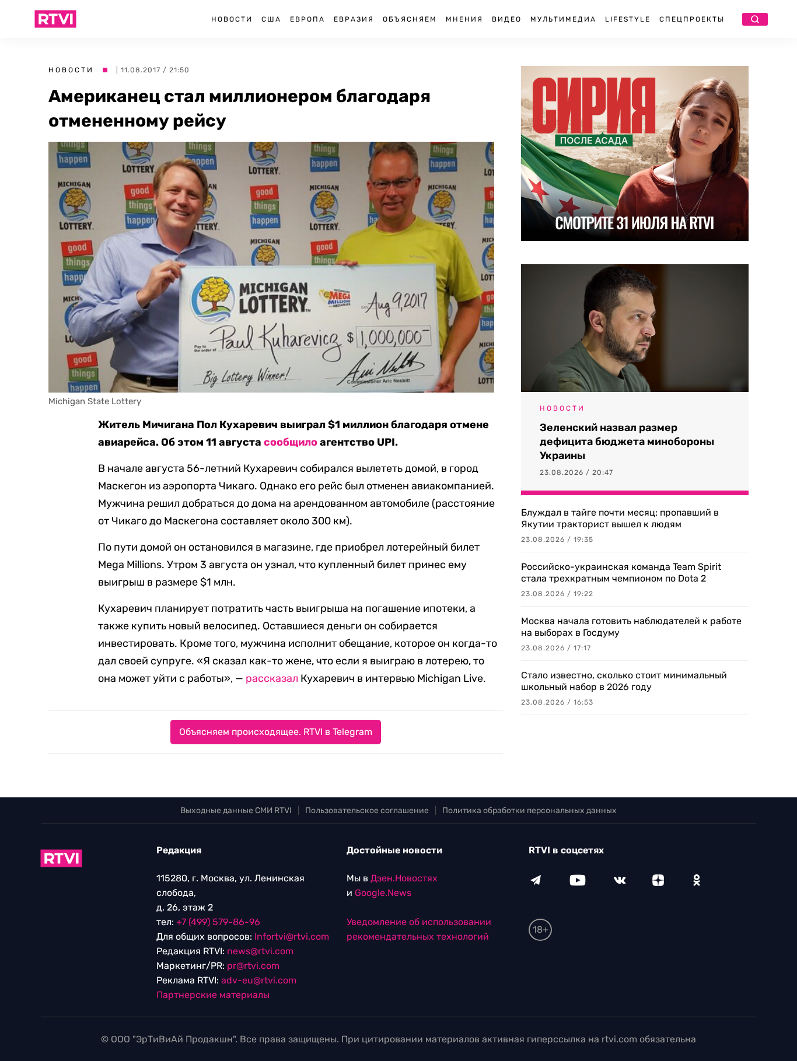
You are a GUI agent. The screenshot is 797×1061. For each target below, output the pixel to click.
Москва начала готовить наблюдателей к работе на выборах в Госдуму (631, 626)
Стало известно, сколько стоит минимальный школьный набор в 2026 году (624, 681)
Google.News (383, 892)
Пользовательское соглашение (367, 810)
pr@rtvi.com (253, 965)
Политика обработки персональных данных (529, 810)
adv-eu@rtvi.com (258, 980)
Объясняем (410, 19)
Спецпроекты (692, 19)
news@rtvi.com (260, 951)
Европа (307, 19)
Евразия (354, 19)
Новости (232, 19)
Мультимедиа (563, 19)
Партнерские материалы (213, 994)
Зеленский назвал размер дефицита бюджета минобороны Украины (627, 441)
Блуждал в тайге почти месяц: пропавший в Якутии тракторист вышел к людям (620, 518)
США (271, 19)
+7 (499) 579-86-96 (218, 921)
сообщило (290, 442)
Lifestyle (628, 19)
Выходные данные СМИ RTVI (236, 810)
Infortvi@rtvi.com (291, 936)
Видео (507, 19)
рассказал (272, 678)
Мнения (464, 19)
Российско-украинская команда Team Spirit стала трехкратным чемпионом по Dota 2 (621, 572)
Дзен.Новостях (404, 878)
